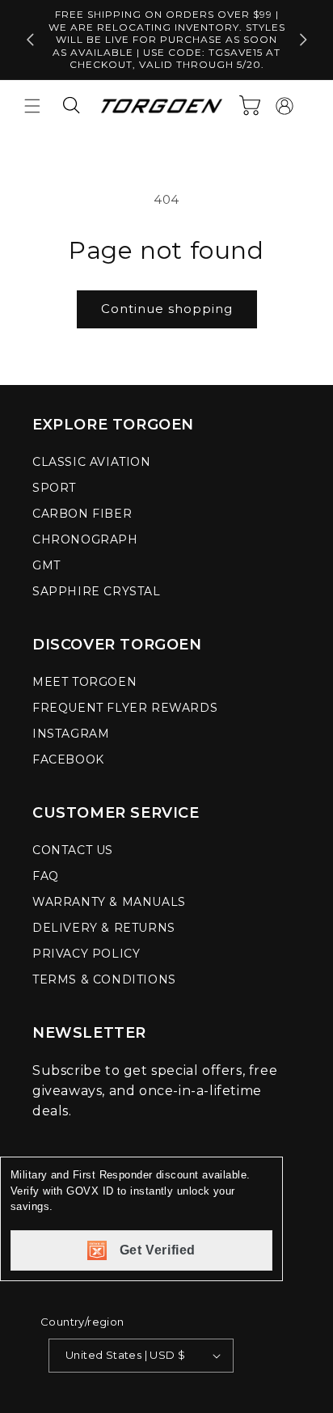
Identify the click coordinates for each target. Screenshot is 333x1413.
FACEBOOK (68, 759)
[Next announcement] (303, 39)
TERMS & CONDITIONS (104, 979)
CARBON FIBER (82, 513)
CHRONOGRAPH (85, 539)
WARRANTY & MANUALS (109, 902)
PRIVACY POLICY (86, 953)
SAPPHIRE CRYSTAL (96, 591)
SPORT (54, 487)
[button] (32, 106)
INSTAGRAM (70, 733)
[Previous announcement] (30, 39)
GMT (46, 565)
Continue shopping (167, 308)
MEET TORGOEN (84, 682)
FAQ (45, 876)
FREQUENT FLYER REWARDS (124, 707)
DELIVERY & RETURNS (103, 927)
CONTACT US (72, 850)
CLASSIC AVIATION (91, 462)
